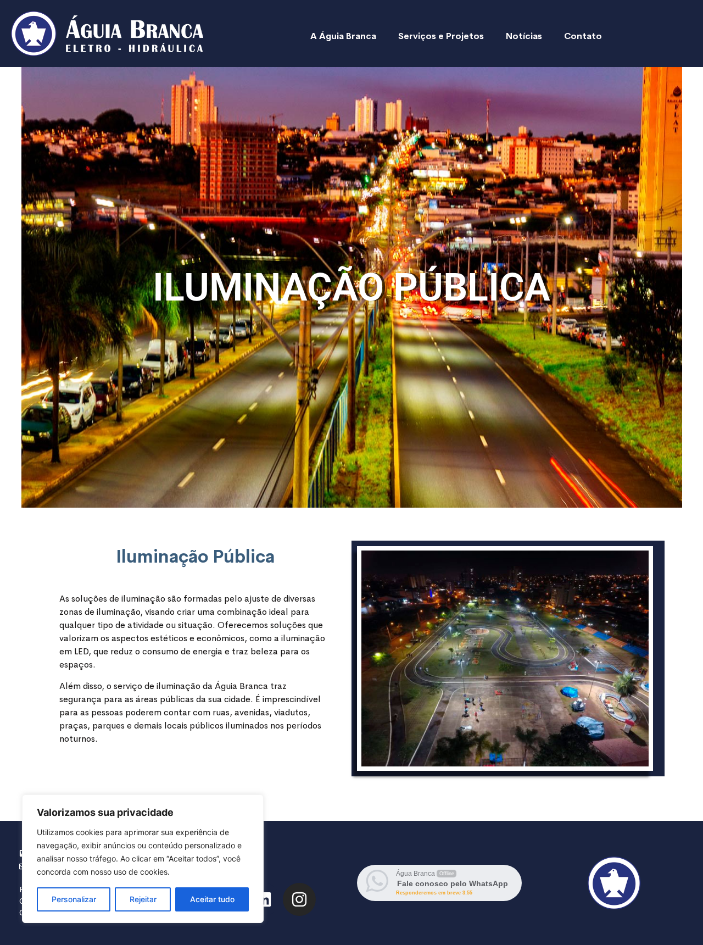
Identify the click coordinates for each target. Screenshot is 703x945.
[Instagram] (299, 899)
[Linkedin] (263, 899)
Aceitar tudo (212, 899)
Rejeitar (143, 899)
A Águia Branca (343, 36)
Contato (583, 36)
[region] (143, 858)
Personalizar (74, 899)
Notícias (524, 36)
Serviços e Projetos (441, 36)
